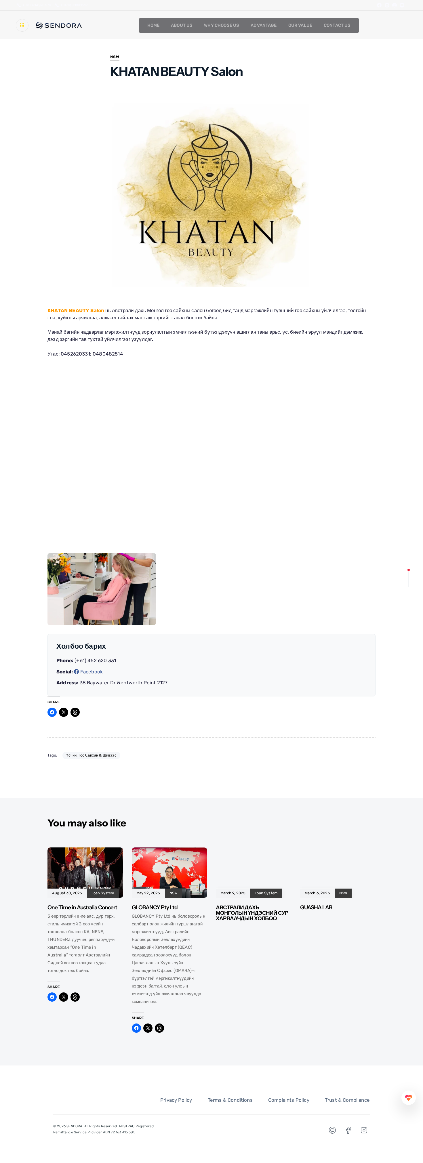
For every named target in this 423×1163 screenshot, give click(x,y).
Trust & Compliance (347, 1100)
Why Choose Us (221, 25)
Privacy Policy (176, 1100)
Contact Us (337, 25)
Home (153, 25)
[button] (23, 25)
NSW (115, 57)
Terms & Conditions (230, 1100)
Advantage (264, 25)
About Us (182, 25)
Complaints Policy (288, 1100)
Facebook (91, 672)
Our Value (300, 25)
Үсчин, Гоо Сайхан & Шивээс (91, 755)
